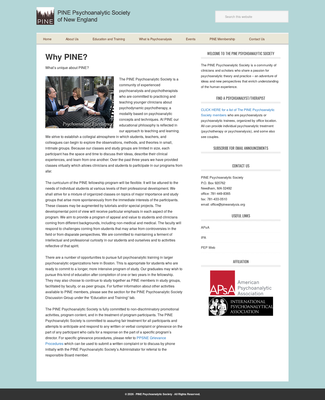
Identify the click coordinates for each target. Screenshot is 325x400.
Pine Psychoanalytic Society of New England (87, 16)
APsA (205, 227)
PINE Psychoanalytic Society (154, 394)
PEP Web (208, 247)
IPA (203, 237)
